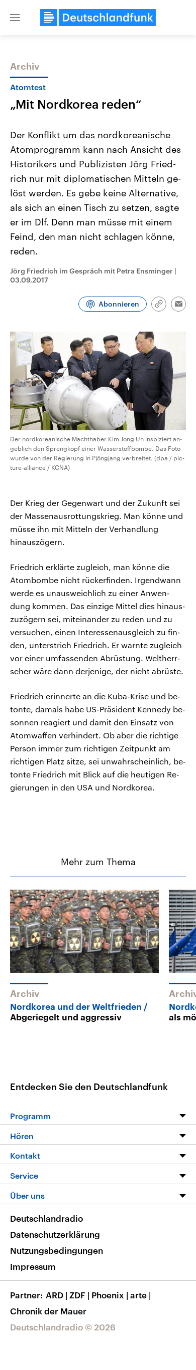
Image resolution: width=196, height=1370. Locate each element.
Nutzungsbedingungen (56, 1250)
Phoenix (109, 1295)
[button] (15, 18)
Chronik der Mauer (48, 1311)
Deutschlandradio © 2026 (63, 1327)
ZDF (79, 1295)
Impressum (33, 1266)
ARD (56, 1295)
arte (140, 1295)
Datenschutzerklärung (55, 1234)
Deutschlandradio (46, 1218)
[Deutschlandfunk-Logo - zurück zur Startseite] (98, 17)
